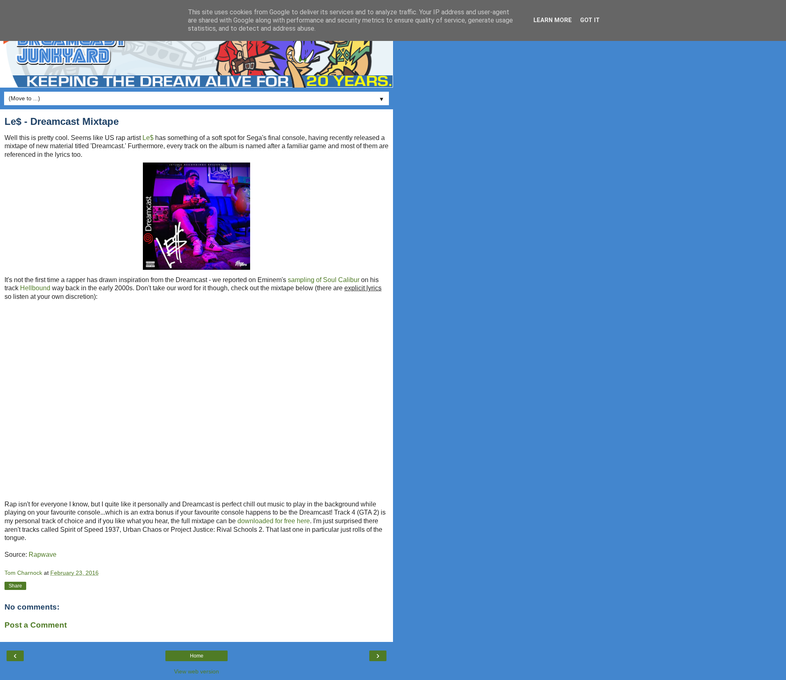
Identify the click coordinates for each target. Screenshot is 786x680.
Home (196, 656)
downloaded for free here (273, 520)
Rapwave (42, 554)
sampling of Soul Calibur (323, 279)
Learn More (552, 20)
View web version (196, 671)
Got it (590, 20)
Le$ (148, 137)
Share (15, 586)
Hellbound (35, 288)
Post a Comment (36, 625)
